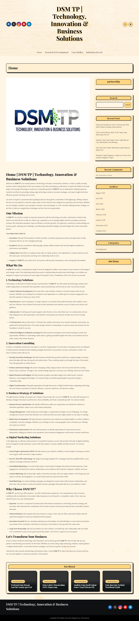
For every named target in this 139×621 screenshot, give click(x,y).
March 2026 (100, 209)
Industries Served (94, 52)
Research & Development (57, 52)
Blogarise (75, 618)
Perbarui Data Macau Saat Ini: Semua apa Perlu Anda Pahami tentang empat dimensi (22, 588)
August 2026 (100, 193)
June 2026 (99, 204)
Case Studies (77, 52)
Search (113, 98)
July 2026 (99, 198)
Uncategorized (101, 249)
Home (39, 52)
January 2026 (100, 220)
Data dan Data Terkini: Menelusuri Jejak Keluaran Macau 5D (115, 587)
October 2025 (101, 231)
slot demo (99, 270)
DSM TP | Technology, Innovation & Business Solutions (69, 23)
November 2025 (102, 225)
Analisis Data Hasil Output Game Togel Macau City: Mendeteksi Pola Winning (85, 587)
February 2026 (101, 215)
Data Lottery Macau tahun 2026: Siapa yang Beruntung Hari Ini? (54, 587)
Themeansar (85, 618)
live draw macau (109, 270)
